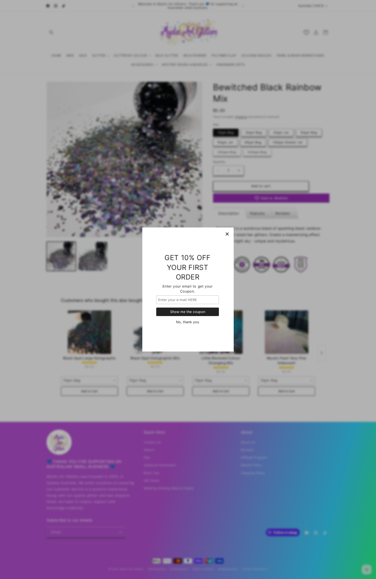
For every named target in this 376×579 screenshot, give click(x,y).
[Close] (227, 234)
